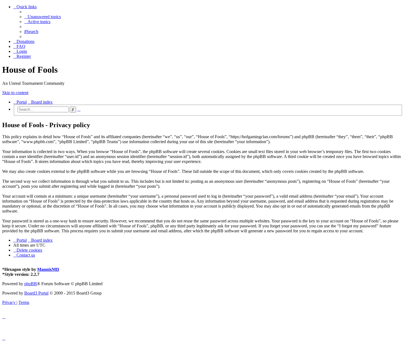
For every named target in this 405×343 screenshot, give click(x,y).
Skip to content (15, 92)
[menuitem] (42, 16)
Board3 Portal (36, 293)
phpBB (30, 283)
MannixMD (48, 269)
